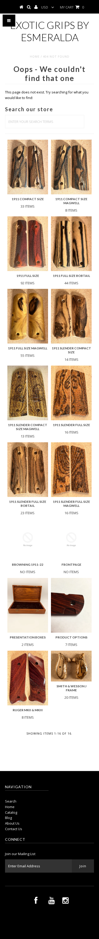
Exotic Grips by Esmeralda (49, 31)
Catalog (11, 812)
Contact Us (13, 828)
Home (35, 56)
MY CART (72, 7)
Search (10, 801)
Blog (8, 817)
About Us (12, 823)
